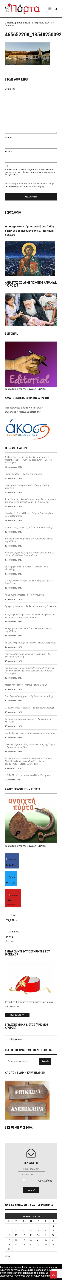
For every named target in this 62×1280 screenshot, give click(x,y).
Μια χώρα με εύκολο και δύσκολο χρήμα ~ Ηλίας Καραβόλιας (28, 629)
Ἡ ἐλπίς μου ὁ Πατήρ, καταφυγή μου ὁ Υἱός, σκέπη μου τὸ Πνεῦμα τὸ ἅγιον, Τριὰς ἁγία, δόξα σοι (29, 230)
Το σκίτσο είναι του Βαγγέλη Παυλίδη (25, 389)
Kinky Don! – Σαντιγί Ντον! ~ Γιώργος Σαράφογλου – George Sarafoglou (29, 514)
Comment (10, 89)
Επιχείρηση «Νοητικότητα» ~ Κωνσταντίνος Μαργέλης (26, 568)
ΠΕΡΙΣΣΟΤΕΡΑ (17, 1015)
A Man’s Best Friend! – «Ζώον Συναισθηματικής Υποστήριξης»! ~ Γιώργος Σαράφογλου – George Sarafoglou (28, 460)
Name (8, 137)
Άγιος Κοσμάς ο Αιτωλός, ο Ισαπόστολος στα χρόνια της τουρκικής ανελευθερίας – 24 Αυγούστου (30, 500)
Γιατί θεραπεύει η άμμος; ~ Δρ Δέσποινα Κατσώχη (29, 696)
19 (23, 1240)
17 (9, 1240)
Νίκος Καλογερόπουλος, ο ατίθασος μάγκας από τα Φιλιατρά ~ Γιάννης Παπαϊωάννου (29, 554)
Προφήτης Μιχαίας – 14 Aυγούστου (22, 606)
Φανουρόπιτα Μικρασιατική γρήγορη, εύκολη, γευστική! (27, 486)
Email (7, 151)
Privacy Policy (11, 186)
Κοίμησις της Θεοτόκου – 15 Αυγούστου (24, 595)
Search (45, 1061)
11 (16, 1235)
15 (46, 1235)
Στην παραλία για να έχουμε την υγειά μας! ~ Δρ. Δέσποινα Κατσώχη (28, 655)
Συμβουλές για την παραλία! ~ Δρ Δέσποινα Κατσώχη (30, 733)
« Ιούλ (8, 1256)
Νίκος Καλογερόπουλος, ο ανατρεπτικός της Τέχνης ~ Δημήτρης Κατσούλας (30, 745)
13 (31, 1235)
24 (9, 1244)
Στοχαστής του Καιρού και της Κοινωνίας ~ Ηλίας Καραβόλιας (29, 540)
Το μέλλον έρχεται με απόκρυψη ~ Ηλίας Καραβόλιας (30, 643)
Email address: (31, 1169)
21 (38, 1240)
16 (53, 1235)
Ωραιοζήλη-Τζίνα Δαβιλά (17, 23)
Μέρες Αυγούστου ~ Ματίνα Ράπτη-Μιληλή (26, 685)
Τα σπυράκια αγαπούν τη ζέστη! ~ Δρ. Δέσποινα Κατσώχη (28, 720)
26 (23, 1244)
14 (38, 1235)
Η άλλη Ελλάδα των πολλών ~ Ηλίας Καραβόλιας (28, 775)
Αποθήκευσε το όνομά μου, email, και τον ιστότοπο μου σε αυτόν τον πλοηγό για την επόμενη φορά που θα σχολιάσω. (30, 172)
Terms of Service (30, 186)
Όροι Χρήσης (45, 1180)
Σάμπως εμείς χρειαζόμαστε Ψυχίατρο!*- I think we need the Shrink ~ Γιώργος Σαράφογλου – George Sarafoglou (29, 671)
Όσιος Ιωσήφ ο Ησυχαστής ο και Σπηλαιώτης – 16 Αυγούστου (29, 582)
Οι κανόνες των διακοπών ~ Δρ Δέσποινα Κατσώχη (29, 708)
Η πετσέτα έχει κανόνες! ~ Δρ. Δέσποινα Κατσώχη (29, 527)
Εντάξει (4, 1278)
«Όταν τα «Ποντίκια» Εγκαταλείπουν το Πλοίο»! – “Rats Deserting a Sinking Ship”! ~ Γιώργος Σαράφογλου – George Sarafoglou (28, 761)
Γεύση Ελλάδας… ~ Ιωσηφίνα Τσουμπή (23, 474)
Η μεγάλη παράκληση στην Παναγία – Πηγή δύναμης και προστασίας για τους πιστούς (29, 615)
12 (23, 1235)
